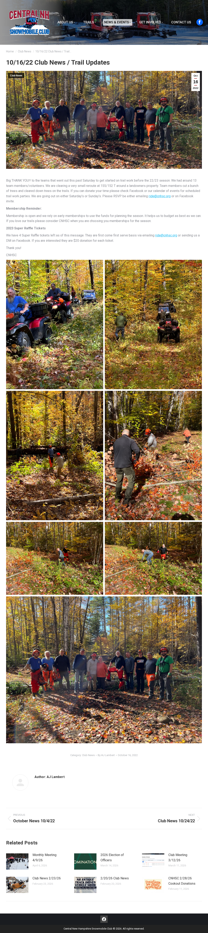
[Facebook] (104, 919)
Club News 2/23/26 (46, 878)
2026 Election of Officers (112, 857)
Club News (16, 75)
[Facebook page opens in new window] (199, 22)
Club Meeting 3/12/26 (177, 857)
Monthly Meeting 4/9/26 (44, 857)
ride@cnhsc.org (160, 196)
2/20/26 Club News (115, 878)
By (106, 755)
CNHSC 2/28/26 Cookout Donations (181, 880)
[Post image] (17, 861)
